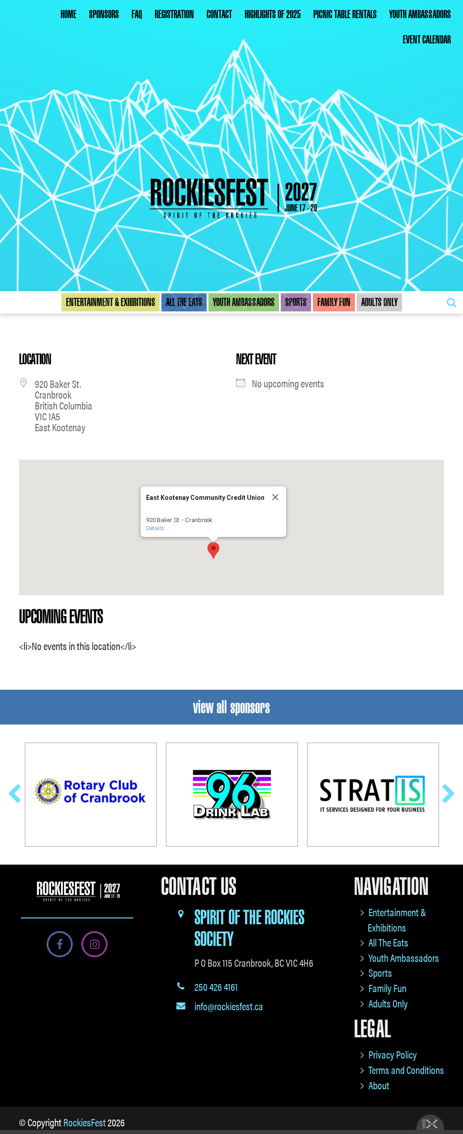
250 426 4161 (216, 986)
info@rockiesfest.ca (228, 1005)
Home (68, 14)
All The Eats (184, 302)
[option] (90, 795)
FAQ (137, 14)
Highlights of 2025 (273, 14)
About (379, 1085)
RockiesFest (84, 1122)
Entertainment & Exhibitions (110, 302)
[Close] (275, 497)
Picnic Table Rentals (345, 14)
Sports (296, 302)
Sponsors (104, 14)
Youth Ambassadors (420, 14)
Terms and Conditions (406, 1069)
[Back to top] (449, 1099)
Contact (219, 14)
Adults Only (379, 302)
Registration (174, 14)
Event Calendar (427, 39)
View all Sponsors (231, 707)
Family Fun (333, 302)
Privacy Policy (393, 1054)
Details (155, 528)
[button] (213, 550)
